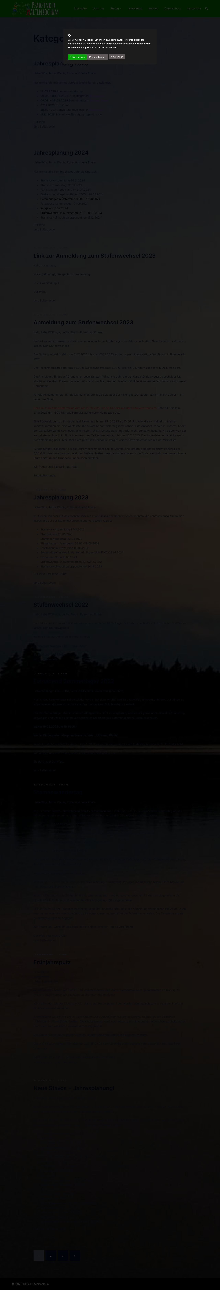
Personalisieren (97, 56)
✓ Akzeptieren (77, 56)
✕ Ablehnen (116, 56)
